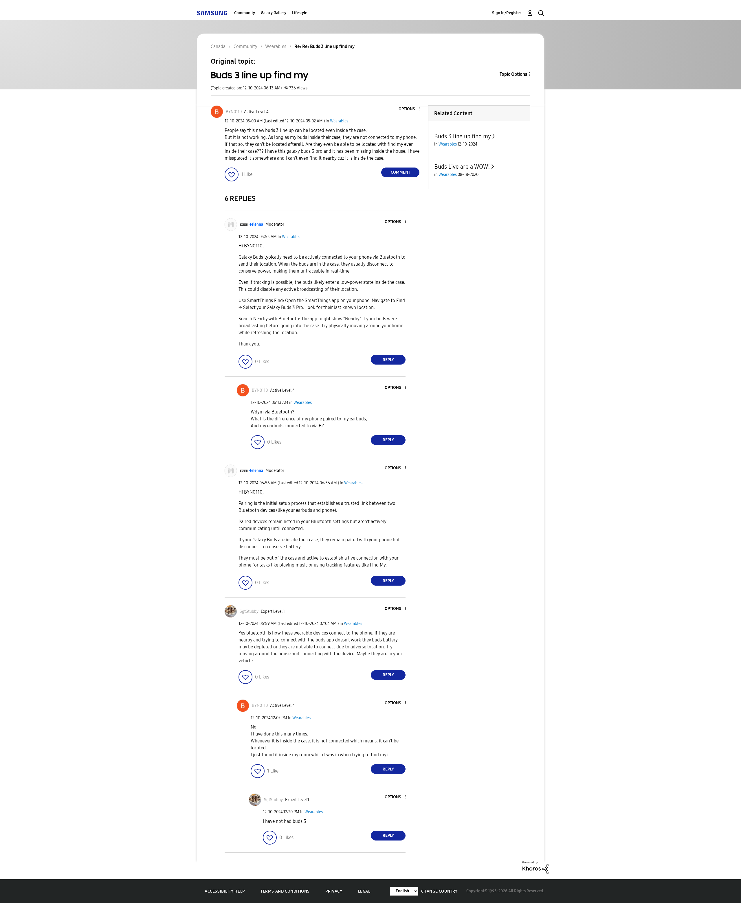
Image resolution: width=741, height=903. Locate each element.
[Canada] (212, 13)
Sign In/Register (506, 12)
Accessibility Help (225, 891)
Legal (364, 891)
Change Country (439, 891)
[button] (409, 109)
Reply (388, 359)
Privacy (333, 891)
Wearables (339, 121)
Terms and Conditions (285, 891)
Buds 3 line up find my (462, 136)
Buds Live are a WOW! (462, 166)
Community (244, 12)
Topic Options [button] (513, 74)
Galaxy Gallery (273, 12)
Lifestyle (299, 12)
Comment (400, 172)
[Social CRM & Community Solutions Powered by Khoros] (535, 867)
